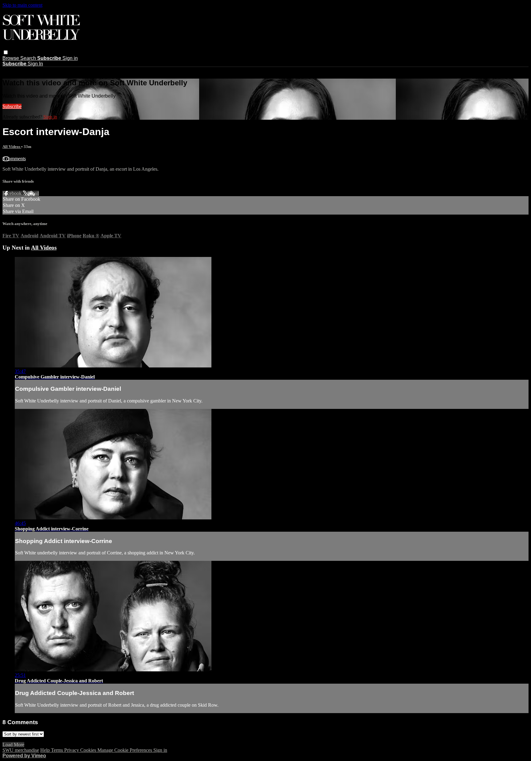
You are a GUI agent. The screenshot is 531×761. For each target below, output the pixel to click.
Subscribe (12, 106)
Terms (57, 750)
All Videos (11, 146)
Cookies (88, 750)
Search (28, 58)
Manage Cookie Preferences (125, 750)
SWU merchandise (20, 750)
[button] (6, 52)
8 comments (14, 158)
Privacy (72, 750)
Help (45, 750)
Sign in (70, 58)
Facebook (12, 193)
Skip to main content (22, 5)
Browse (11, 58)
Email (33, 193)
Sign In (35, 63)
